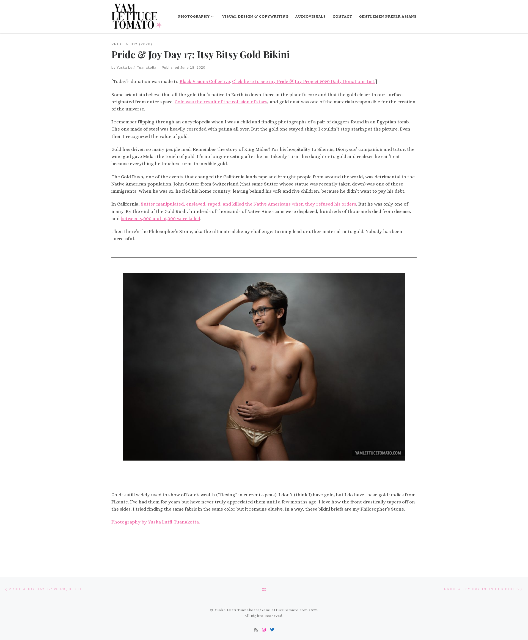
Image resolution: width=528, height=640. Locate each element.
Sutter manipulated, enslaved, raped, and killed (193, 204)
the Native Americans (268, 204)
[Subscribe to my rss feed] (256, 630)
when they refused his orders (324, 204)
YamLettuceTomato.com (284, 610)
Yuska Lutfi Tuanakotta (136, 67)
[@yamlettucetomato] (264, 630)
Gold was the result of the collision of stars (221, 101)
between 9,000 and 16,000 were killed (160, 218)
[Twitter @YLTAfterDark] (272, 630)
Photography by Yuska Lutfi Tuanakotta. (155, 522)
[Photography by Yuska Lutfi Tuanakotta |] (137, 15)
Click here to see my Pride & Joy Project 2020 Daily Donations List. (303, 81)
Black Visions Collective (205, 81)
